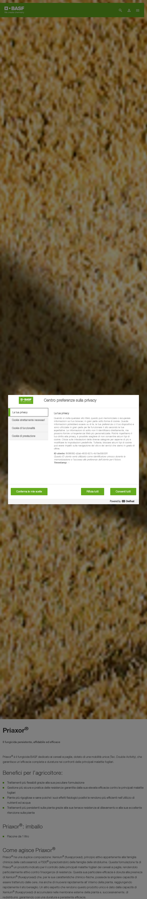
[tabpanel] (95, 440)
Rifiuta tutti (93, 491)
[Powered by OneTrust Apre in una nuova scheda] (123, 502)
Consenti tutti (123, 491)
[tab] (28, 412)
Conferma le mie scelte (29, 491)
